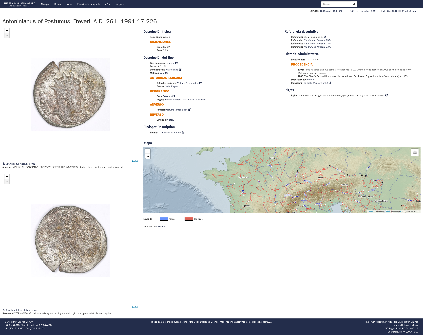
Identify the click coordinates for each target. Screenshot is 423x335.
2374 (317, 40)
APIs (107, 4)
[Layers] (415, 152)
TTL (346, 10)
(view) (414, 10)
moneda (170, 63)
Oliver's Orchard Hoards (169, 132)
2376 (317, 46)
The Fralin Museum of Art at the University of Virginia (391, 321)
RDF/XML (338, 10)
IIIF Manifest (404, 10)
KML (383, 10)
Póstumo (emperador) (187, 83)
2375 (317, 43)
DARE (402, 211)
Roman (310, 79)
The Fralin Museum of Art (315, 82)
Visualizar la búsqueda (88, 4)
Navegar (45, 4)
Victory (170, 119)
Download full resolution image (21, 163)
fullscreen (161, 226)
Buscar (57, 4)
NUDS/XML (326, 10)
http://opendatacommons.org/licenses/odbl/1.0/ (245, 321)
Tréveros (167, 96)
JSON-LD (354, 10)
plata (162, 72)
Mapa (69, 4)
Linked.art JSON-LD (369, 10)
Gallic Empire (171, 86)
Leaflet (135, 160)
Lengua (118, 4)
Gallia (184, 99)
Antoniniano (172, 69)
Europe (168, 99)
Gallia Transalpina (197, 99)
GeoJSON (392, 10)
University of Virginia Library (19, 321)
